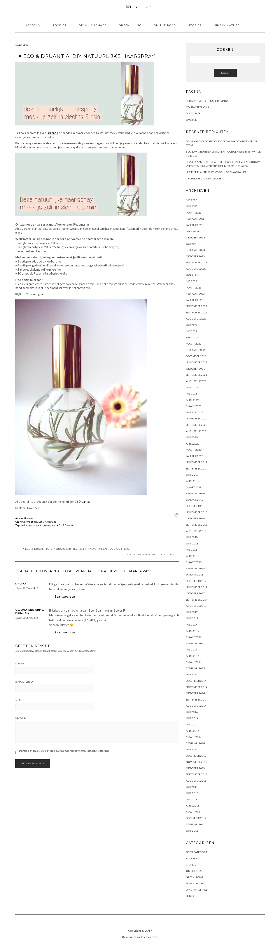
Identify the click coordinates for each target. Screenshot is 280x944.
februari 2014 (195, 743)
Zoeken (225, 72)
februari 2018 (195, 568)
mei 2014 (191, 724)
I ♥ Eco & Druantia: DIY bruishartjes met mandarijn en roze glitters (75, 548)
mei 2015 (191, 649)
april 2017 (192, 631)
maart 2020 (193, 449)
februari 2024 (195, 250)
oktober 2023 (195, 256)
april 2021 (192, 400)
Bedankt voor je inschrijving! (207, 101)
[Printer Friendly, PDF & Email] (177, 514)
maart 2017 (193, 637)
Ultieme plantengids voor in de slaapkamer (216, 172)
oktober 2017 (195, 593)
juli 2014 (192, 712)
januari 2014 (194, 749)
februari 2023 (195, 293)
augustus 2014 (196, 705)
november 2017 (196, 587)
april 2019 (192, 481)
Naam (19, 663)
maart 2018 (193, 562)
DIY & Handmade (93, 25)
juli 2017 (192, 612)
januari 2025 (194, 225)
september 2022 (196, 312)
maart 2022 (193, 343)
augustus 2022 (196, 318)
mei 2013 (191, 799)
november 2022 (196, 306)
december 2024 (196, 231)
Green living (130, 25)
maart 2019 (193, 487)
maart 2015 (193, 662)
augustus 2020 (196, 431)
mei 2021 (191, 393)
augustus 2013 (196, 780)
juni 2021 (192, 387)
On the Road (165, 25)
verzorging (49, 525)
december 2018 (196, 506)
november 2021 (196, 362)
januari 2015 (194, 674)
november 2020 (196, 418)
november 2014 (196, 687)
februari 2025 (195, 218)
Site (18, 699)
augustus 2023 (196, 268)
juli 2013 (192, 787)
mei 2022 (191, 331)
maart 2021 (193, 406)
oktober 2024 (195, 237)
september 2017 (196, 599)
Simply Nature (227, 25)
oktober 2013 (195, 768)
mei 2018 (191, 549)
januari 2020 (194, 456)
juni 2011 (192, 830)
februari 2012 (195, 824)
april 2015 (192, 655)
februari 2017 (195, 643)
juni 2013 (192, 793)
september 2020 (196, 424)
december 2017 (196, 580)
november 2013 (196, 761)
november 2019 (196, 462)
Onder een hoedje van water (151, 554)
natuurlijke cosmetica (32, 525)
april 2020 (192, 443)
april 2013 (192, 805)
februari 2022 (195, 349)
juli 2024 (192, 243)
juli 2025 (192, 206)
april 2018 (192, 556)
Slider (190, 895)
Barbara (29, 518)
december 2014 (196, 680)
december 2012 (196, 818)
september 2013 (196, 774)
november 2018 (196, 512)
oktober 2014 (195, 693)
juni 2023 (192, 274)
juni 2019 (192, 474)
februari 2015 (195, 668)
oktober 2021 (195, 368)
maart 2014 (193, 737)
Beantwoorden (64, 596)
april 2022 (192, 337)
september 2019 (196, 468)
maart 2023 (193, 287)
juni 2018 (192, 543)
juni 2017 (192, 618)
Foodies (59, 25)
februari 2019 (195, 493)
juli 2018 (192, 537)
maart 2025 (193, 212)
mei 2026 (191, 200)
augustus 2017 (196, 605)
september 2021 (196, 374)
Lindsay (20, 583)
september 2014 (196, 699)
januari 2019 (194, 499)
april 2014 (192, 730)
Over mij (192, 119)
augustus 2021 (196, 381)
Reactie (20, 717)
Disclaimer (193, 113)
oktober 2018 (195, 518)
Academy (32, 25)
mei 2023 (191, 281)
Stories (195, 25)
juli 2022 (192, 325)
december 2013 (196, 755)
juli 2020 (192, 437)
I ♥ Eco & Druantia (65, 525)
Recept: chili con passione (203, 178)
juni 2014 (192, 718)
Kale (125, 937)
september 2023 (196, 262)
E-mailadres (24, 681)
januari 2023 (194, 300)
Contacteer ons (197, 107)
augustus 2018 (196, 531)
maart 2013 (193, 812)
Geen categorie (197, 852)
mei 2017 (191, 624)
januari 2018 (194, 574)
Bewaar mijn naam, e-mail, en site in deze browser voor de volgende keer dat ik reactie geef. (64, 750)
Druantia (52, 133)
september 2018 (196, 524)
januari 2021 (194, 412)
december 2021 (196, 356)
